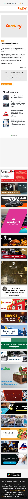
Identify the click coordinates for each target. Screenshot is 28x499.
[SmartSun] (14, 330)
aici (3, 496)
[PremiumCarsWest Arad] (14, 201)
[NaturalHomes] (14, 188)
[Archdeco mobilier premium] (14, 421)
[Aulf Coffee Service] (14, 317)
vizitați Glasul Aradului (14, 78)
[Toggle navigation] (2, 8)
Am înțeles (22, 481)
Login (22, 3)
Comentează (6, 84)
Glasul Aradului (8, 63)
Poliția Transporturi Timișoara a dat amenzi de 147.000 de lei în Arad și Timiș (18, 104)
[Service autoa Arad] (14, 356)
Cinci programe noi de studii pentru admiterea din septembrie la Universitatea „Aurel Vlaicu (18, 122)
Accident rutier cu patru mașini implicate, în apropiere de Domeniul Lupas (17, 113)
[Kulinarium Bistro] (14, 434)
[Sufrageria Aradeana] (14, 273)
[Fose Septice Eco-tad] (14, 376)
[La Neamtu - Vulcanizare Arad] (14, 447)
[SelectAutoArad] (14, 253)
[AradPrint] (14, 221)
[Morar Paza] (14, 408)
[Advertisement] (14, 152)
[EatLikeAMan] (14, 240)
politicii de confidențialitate (17, 490)
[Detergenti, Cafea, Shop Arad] (14, 304)
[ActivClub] (14, 395)
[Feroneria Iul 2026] (14, 176)
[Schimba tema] (17, 3)
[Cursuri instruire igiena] (14, 291)
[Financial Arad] (14, 459)
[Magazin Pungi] (14, 343)
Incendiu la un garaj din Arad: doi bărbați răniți (17, 96)
